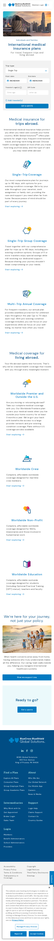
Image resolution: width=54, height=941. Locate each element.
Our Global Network (37, 782)
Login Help (33, 808)
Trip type (10, 66)
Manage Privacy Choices (27, 927)
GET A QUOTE (27, 106)
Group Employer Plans (14, 786)
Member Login (38, 5)
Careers (31, 790)
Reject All (18, 934)
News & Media (34, 794)
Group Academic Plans (14, 790)
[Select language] (47, 5)
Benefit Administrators (14, 839)
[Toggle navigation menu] (4, 5)
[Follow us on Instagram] (31, 750)
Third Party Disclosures (37, 873)
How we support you (27, 677)
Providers (8, 847)
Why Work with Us (12, 808)
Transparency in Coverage (11, 877)
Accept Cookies (36, 934)
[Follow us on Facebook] (27, 750)
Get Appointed (10, 812)
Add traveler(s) (15, 100)
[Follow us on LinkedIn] (22, 750)
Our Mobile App (35, 786)
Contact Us (33, 816)
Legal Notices (33, 870)
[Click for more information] (21, 87)
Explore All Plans (11, 778)
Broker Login (9, 816)
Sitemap (31, 876)
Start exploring (12, 206)
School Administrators (14, 843)
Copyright (31, 866)
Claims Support (35, 812)
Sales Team (9, 820)
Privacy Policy (10, 870)
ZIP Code (31, 87)
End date (39, 76)
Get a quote (27, 710)
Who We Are (34, 778)
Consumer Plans (11, 782)
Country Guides (35, 820)
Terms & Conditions (13, 873)
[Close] (49, 887)
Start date (16, 76)
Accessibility (9, 866)
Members (8, 835)
